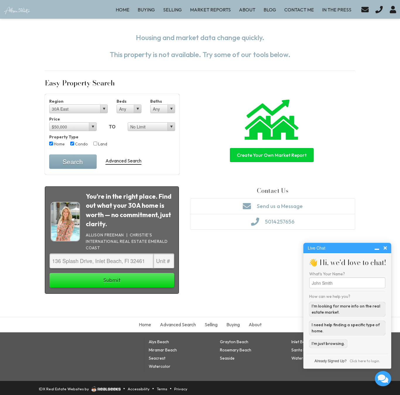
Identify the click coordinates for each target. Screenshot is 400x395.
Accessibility (139, 389)
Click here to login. (365, 361)
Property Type (63, 137)
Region (56, 101)
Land (102, 144)
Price (54, 119)
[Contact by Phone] (379, 9)
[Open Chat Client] (383, 378)
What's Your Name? (327, 274)
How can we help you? (329, 296)
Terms (162, 389)
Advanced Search (123, 161)
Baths (156, 101)
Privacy (180, 389)
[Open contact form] (365, 9)
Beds (122, 101)
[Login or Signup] (393, 9)
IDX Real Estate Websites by (64, 389)
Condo (81, 144)
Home (59, 144)
